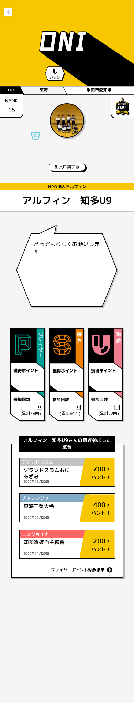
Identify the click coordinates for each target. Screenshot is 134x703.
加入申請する (67, 167)
